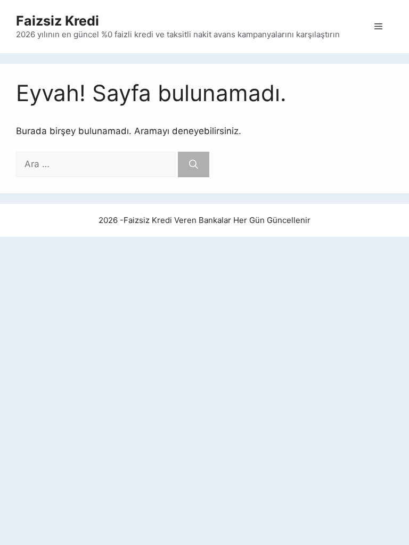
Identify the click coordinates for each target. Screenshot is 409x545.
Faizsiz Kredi (57, 21)
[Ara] (193, 164)
